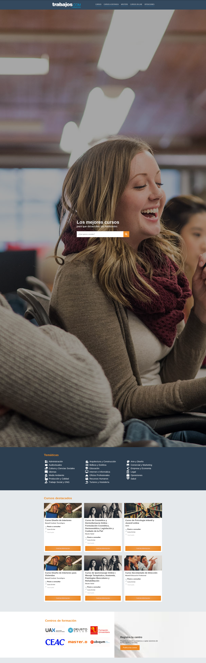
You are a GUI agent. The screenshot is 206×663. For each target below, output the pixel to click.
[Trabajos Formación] (66, 9)
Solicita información (63, 548)
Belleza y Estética (97, 465)
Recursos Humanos (98, 479)
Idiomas (52, 472)
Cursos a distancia (111, 4)
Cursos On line (136, 4)
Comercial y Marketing (141, 465)
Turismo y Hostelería (99, 482)
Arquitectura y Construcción (102, 461)
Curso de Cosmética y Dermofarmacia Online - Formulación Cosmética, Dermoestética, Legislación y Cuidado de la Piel (99, 525)
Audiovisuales (55, 465)
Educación (94, 468)
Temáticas (51, 455)
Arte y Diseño (137, 461)
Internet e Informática (99, 472)
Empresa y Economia (141, 468)
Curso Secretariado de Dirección (141, 573)
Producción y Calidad (59, 479)
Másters (124, 4)
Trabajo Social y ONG (59, 482)
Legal (133, 472)
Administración (56, 461)
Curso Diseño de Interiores (58, 520)
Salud (133, 479)
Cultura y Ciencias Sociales (62, 468)
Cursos (98, 4)
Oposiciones (149, 4)
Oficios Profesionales (99, 475)
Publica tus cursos (130, 648)
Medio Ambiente (56, 475)
